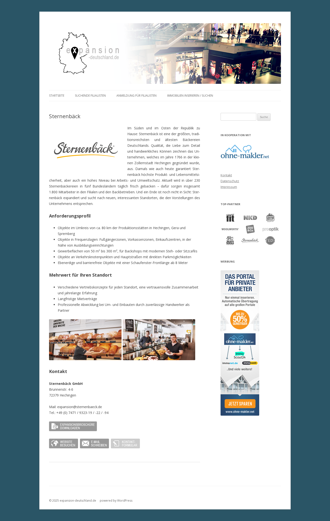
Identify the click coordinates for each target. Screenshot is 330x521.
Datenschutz (230, 181)
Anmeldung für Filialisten (136, 95)
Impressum (229, 187)
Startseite (56, 95)
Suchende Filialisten (90, 95)
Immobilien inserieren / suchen (190, 95)
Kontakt (226, 175)
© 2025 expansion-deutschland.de (72, 500)
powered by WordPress (116, 500)
